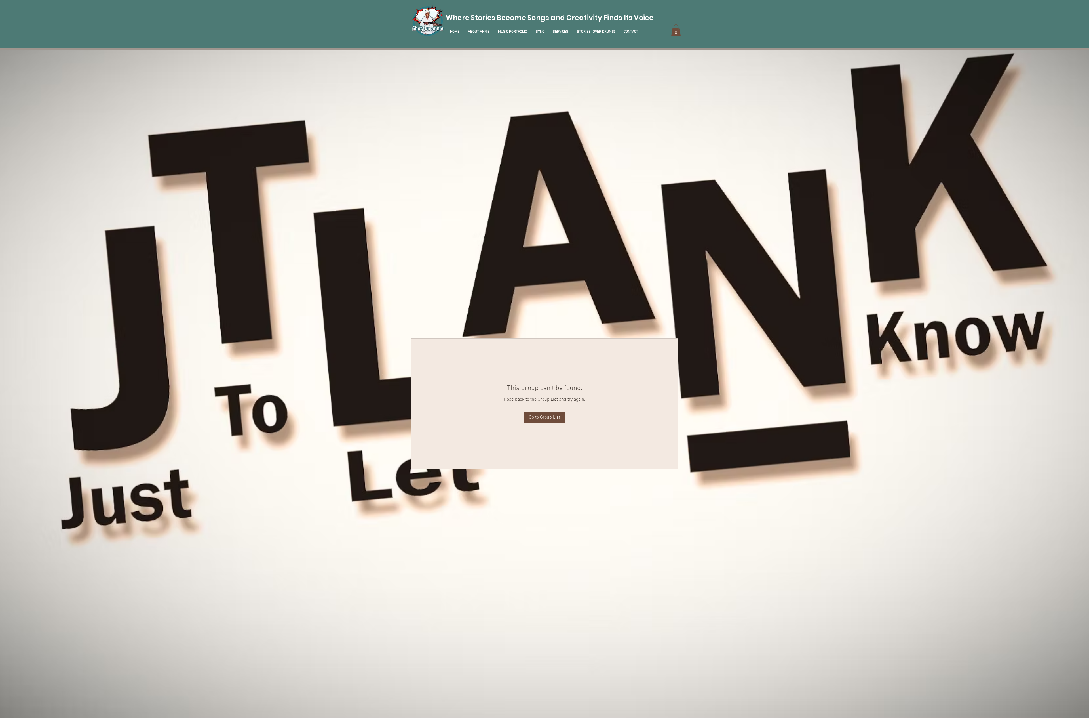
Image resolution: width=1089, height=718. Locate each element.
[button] (676, 30)
